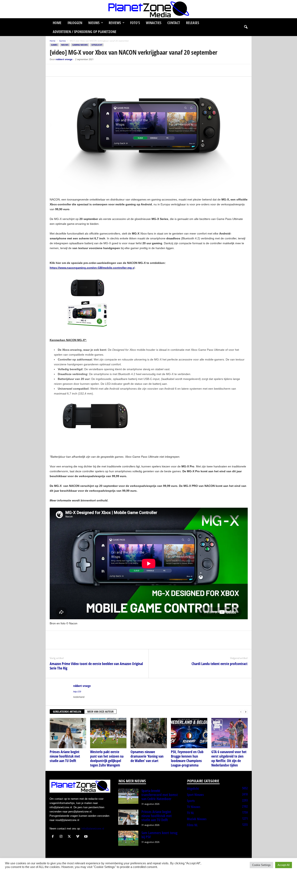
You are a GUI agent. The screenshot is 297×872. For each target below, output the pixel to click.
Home (57, 22)
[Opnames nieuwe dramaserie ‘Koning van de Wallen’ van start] (149, 733)
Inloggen (74, 22)
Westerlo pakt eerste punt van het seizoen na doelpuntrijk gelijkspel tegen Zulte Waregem (106, 758)
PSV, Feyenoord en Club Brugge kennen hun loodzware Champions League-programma (187, 758)
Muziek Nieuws (196, 819)
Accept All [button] (284, 865)
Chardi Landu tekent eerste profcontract (220, 663)
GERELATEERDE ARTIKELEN (67, 711)
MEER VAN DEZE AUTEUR (100, 711)
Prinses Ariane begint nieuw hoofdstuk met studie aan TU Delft (65, 756)
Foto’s (135, 22)
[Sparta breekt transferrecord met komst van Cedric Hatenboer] (128, 796)
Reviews (115, 22)
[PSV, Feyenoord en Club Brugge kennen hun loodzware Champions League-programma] (189, 733)
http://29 (77, 691)
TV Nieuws (193, 807)
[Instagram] (62, 836)
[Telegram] (82, 70)
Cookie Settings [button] (261, 865)
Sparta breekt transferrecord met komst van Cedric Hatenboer (159, 794)
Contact (173, 22)
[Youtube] (86, 836)
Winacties (153, 22)
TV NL (190, 813)
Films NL (192, 825)
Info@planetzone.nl (92, 828)
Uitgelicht (97, 45)
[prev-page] (241, 712)
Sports (191, 800)
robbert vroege (64, 59)
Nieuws (93, 22)
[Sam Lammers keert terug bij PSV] (128, 838)
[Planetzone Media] (148, 9)
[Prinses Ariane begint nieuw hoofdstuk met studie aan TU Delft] (68, 733)
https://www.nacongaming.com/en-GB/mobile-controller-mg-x (92, 267)
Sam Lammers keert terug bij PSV (159, 834)
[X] (63, 70)
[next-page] (246, 712)
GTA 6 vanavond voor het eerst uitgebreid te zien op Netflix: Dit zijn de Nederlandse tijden (228, 758)
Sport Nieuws (195, 794)
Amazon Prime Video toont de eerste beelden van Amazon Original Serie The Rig (96, 665)
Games (62, 40)
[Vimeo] (78, 836)
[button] (245, 27)
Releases (192, 22)
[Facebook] (54, 70)
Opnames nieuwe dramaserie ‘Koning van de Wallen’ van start (147, 756)
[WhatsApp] (72, 70)
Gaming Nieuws (80, 45)
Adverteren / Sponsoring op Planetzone (84, 31)
